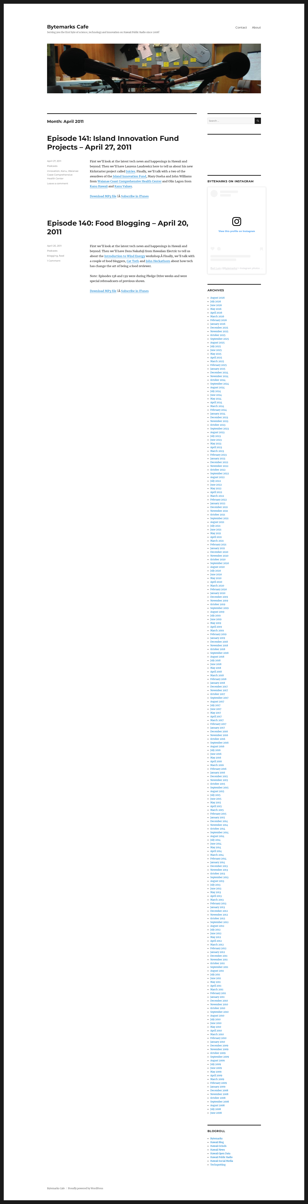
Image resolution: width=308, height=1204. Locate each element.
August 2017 (217, 701)
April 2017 (216, 716)
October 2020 (217, 559)
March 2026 (217, 316)
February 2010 (218, 1038)
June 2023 (216, 439)
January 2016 (217, 772)
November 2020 (219, 555)
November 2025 (219, 331)
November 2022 (219, 466)
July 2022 (215, 481)
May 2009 (216, 1071)
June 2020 (216, 574)
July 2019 (215, 615)
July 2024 (215, 391)
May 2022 (215, 488)
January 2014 (217, 862)
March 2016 (217, 765)
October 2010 (217, 1008)
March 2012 (217, 944)
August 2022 (217, 477)
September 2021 (219, 518)
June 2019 (216, 619)
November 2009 (219, 1049)
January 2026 (217, 323)
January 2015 (217, 817)
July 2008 (215, 1109)
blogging (52, 255)
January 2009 (217, 1086)
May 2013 (215, 892)
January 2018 (217, 682)
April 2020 (216, 581)
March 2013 (217, 899)
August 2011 (217, 970)
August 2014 (217, 836)
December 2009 (219, 1045)
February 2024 (218, 409)
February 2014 (218, 858)
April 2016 (216, 761)
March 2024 (217, 406)
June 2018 (215, 664)
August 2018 (217, 656)
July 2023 (215, 436)
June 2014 (215, 843)
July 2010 (215, 1019)
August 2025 (217, 342)
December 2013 (219, 866)
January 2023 (217, 458)
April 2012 (216, 940)
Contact (241, 27)
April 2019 (216, 626)
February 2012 (218, 948)
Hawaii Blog (217, 1142)
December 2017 (219, 686)
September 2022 (219, 473)
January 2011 (217, 997)
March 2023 (217, 451)
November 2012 (219, 914)
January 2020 (217, 593)
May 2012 (215, 937)
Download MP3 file (103, 196)
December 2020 (219, 552)
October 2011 (217, 963)
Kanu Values (123, 186)
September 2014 (219, 832)
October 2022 (217, 469)
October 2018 (217, 649)
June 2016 (216, 753)
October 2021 (217, 514)
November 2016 (219, 735)
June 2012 (215, 933)
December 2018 (219, 641)
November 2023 (219, 421)
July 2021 (215, 525)
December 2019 (219, 596)
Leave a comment (57, 183)
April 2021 (216, 537)
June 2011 (215, 978)
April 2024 (216, 402)
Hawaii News (217, 1149)
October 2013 (217, 873)
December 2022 (219, 462)
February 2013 (218, 903)
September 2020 (219, 563)
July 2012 (215, 929)
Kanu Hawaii (99, 186)
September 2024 (219, 383)
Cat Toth (133, 261)
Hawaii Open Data (220, 1153)
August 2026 (217, 297)
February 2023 (218, 454)
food (61, 255)
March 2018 (217, 675)
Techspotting (218, 1164)
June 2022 (216, 484)
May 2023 (215, 443)
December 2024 (219, 372)
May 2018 (215, 667)
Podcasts (52, 166)
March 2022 (217, 495)
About (256, 27)
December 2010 (219, 1000)
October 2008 (217, 1097)
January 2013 (217, 907)
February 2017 (218, 724)
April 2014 (216, 851)
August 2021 (217, 522)
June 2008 (216, 1112)
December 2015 (219, 776)
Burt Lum (216, 268)
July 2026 (215, 301)
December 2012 (219, 911)
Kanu (64, 171)
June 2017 (215, 709)
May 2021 (215, 533)
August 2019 (217, 611)
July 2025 (215, 346)
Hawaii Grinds (218, 1146)
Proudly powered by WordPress (85, 1188)
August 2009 (217, 1060)
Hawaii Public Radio (221, 1157)
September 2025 (219, 338)
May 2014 (215, 847)
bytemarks (231, 268)
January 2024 (217, 413)
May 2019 (215, 623)
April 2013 (216, 896)
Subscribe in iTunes (135, 196)
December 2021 (219, 507)
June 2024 (216, 395)
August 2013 (217, 881)
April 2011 (215, 985)
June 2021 (215, 529)
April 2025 (216, 357)
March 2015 (217, 810)
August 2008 (217, 1105)
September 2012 (219, 922)
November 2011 (219, 959)
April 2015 (216, 806)
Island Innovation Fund (129, 176)
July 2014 (215, 839)
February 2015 (218, 813)
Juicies (130, 171)
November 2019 (219, 600)
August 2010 (217, 1015)
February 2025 (218, 365)
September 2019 (219, 608)
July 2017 (215, 705)
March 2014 (217, 854)
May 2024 (215, 398)
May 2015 (215, 802)
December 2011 (218, 955)
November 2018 (219, 645)
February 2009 (218, 1083)
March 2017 (217, 720)
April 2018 (216, 671)
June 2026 (216, 305)
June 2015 (215, 798)
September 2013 (219, 877)
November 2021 (219, 510)
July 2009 (215, 1064)
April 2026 (216, 312)
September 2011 (219, 967)
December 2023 (219, 417)
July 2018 (215, 660)
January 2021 (217, 548)
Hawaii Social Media (221, 1161)
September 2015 (219, 787)
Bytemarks (216, 1138)
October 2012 (217, 918)
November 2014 (219, 825)
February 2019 (218, 634)
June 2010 (215, 1023)
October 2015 (217, 783)
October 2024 (217, 380)
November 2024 (219, 376)
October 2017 (217, 694)
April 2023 (216, 447)
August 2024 (217, 387)
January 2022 (217, 503)
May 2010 (215, 1026)
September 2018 (219, 653)
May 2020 (215, 578)
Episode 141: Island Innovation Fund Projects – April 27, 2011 (113, 142)
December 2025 (219, 327)
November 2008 (219, 1094)
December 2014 (219, 821)
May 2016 (215, 757)
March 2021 (217, 540)
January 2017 (217, 727)
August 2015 (217, 791)
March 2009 (217, 1079)
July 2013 (215, 884)
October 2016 (217, 739)
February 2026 (218, 320)
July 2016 (215, 750)
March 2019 (217, 630)
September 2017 (219, 697)
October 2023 (217, 424)
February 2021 (218, 544)
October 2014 (217, 828)
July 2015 (215, 795)
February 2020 (218, 589)
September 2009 (219, 1056)
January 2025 (217, 368)
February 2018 (218, 679)
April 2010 (216, 1030)
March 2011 (216, 989)
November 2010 (219, 1004)
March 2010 (217, 1034)
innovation (53, 171)
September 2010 (219, 1011)
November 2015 (219, 780)
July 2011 (215, 974)
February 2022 (218, 499)
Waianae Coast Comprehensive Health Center (129, 181)
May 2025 (215, 353)
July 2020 (215, 570)
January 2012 (217, 952)
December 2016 (219, 731)
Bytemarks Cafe (68, 27)
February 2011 (218, 993)
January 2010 (217, 1041)
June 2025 (216, 350)
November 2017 (219, 690)
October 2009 (218, 1053)
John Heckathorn (158, 261)
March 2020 (217, 585)
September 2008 (219, 1101)
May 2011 (215, 982)
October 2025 (217, 335)
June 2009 (216, 1068)
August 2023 (217, 432)
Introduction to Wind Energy (124, 256)
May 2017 (215, 712)
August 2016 (217, 746)
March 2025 (217, 361)
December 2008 (219, 1090)
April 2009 (216, 1075)
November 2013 (219, 869)
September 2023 (219, 428)
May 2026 (216, 309)
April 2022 (216, 492)
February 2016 (218, 768)
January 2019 (217, 638)
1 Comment (53, 260)
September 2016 (219, 742)
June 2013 (215, 888)
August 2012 (217, 925)
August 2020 (217, 567)
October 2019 (217, 604)
